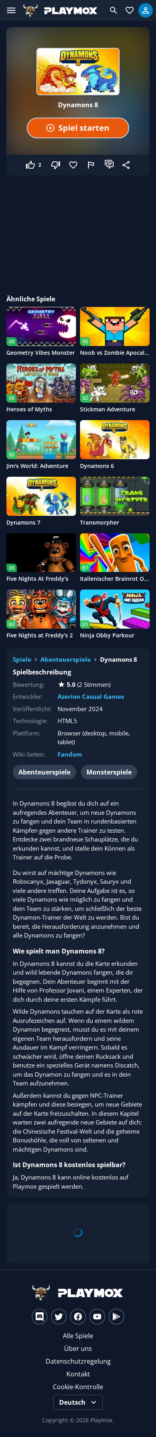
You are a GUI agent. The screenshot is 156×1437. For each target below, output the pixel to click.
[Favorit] (74, 165)
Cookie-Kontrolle (78, 1386)
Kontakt (78, 1374)
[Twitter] (59, 1317)
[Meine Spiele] (129, 10)
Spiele (22, 659)
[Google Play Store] (116, 1317)
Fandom (70, 754)
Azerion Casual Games (91, 696)
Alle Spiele (78, 1335)
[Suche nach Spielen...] (113, 10)
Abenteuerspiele (65, 659)
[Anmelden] (145, 10)
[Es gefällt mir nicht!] (56, 165)
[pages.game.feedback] (92, 165)
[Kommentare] (109, 165)
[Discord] (40, 1317)
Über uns (78, 1348)
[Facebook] (78, 1317)
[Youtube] (97, 1317)
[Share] (127, 165)
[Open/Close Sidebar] (11, 10)
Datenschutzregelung (78, 1361)
